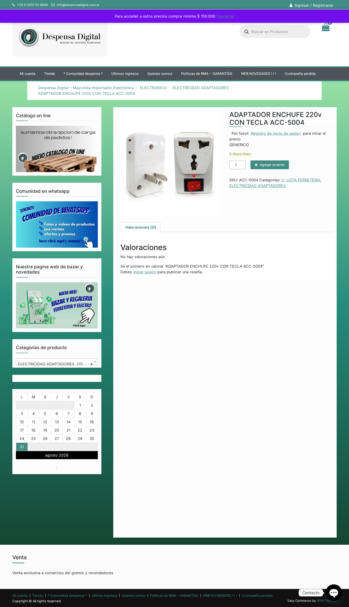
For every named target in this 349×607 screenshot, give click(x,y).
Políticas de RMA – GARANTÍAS (206, 73)
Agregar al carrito (272, 165)
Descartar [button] (225, 16)
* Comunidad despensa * (83, 73)
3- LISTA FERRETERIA (300, 180)
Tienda (49, 73)
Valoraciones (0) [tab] (140, 227)
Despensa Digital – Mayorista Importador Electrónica (86, 87)
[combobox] (57, 361)
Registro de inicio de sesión (276, 133)
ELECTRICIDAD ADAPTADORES (201, 87)
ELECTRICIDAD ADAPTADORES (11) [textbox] (55, 363)
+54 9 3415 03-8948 (32, 5)
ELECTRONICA (153, 87)
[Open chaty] (333, 592)
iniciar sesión (144, 272)
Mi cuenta (27, 73)
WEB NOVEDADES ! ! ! (258, 73)
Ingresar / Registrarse (314, 5)
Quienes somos (159, 73)
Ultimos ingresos (125, 73)
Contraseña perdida (300, 73)
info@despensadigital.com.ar (78, 5)
